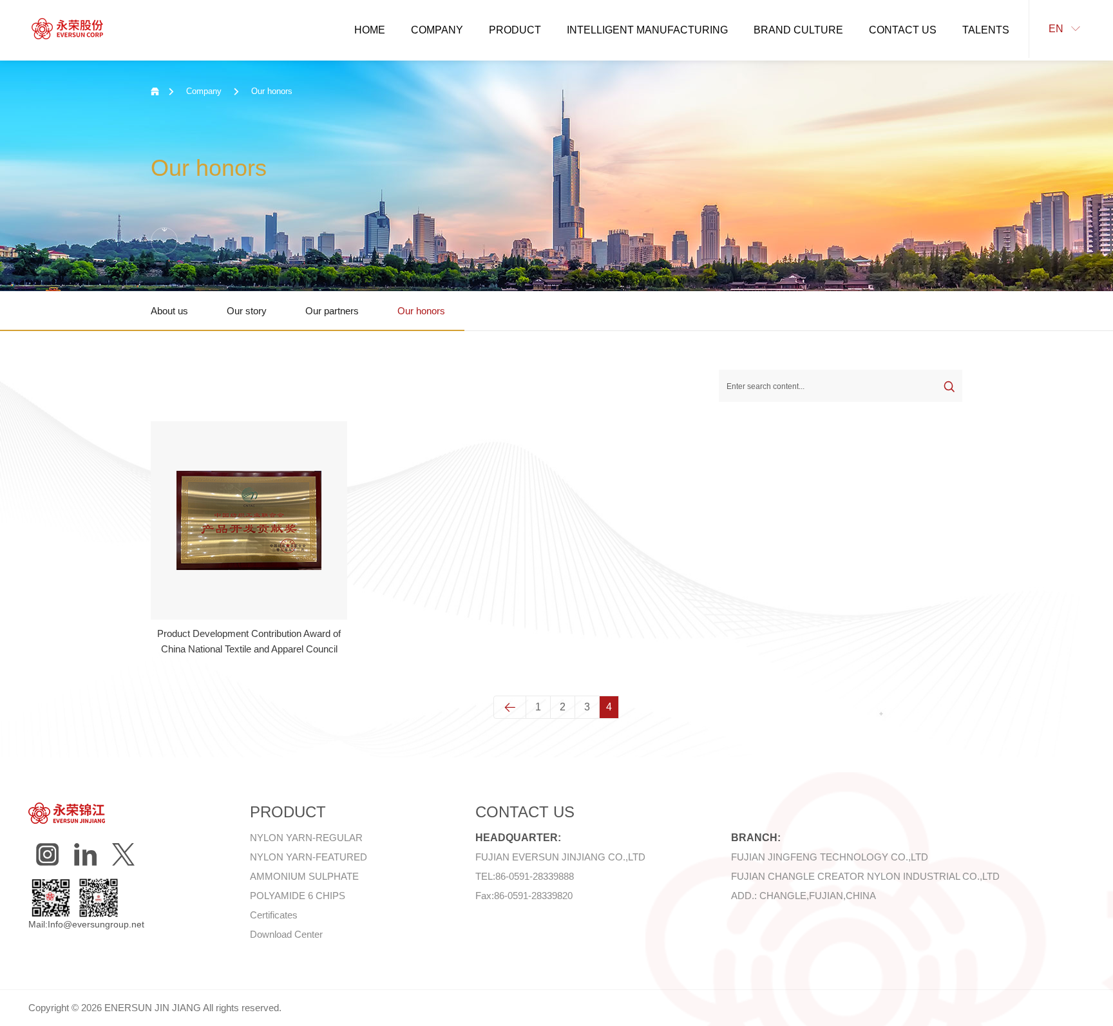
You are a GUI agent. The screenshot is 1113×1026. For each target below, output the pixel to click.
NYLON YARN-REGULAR (306, 837)
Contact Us (903, 29)
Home (369, 29)
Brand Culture (798, 29)
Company (437, 29)
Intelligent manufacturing (647, 29)
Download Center (286, 934)
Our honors (421, 310)
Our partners (332, 310)
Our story (247, 310)
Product (515, 29)
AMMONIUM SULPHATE (304, 876)
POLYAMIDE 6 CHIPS (297, 895)
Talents (985, 29)
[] (123, 854)
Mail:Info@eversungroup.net (86, 924)
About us (169, 310)
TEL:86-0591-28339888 (524, 876)
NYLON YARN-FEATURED (308, 856)
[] (47, 854)
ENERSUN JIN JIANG (152, 1007)
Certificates (274, 914)
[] (85, 854)
